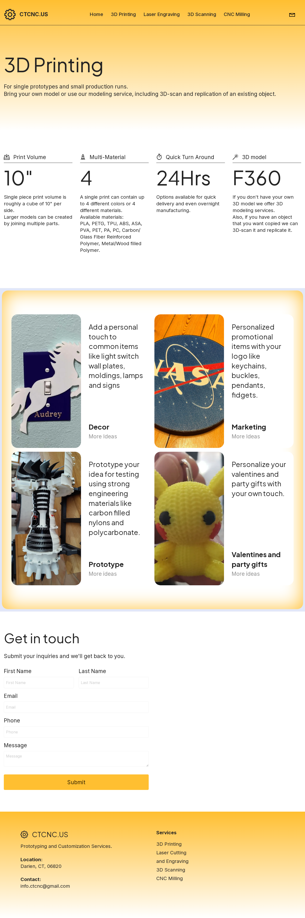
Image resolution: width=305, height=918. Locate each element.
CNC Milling (237, 14)
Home (96, 14)
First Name (17, 671)
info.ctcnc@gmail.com (45, 886)
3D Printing (123, 14)
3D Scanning (201, 14)
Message (15, 745)
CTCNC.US (34, 14)
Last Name (92, 671)
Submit (76, 782)
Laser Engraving (161, 14)
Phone (12, 720)
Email (11, 696)
